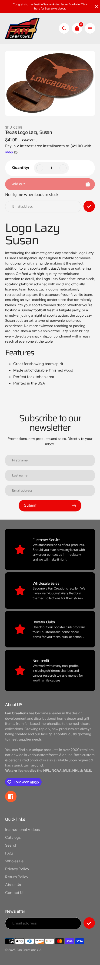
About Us (13, 884)
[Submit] (89, 923)
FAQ (9, 853)
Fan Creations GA (29, 950)
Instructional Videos (22, 829)
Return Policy (16, 876)
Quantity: (20, 167)
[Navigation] (90, 28)
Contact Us (14, 892)
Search (11, 845)
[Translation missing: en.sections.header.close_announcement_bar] (96, 6)
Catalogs (13, 837)
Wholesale (14, 861)
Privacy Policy (17, 869)
